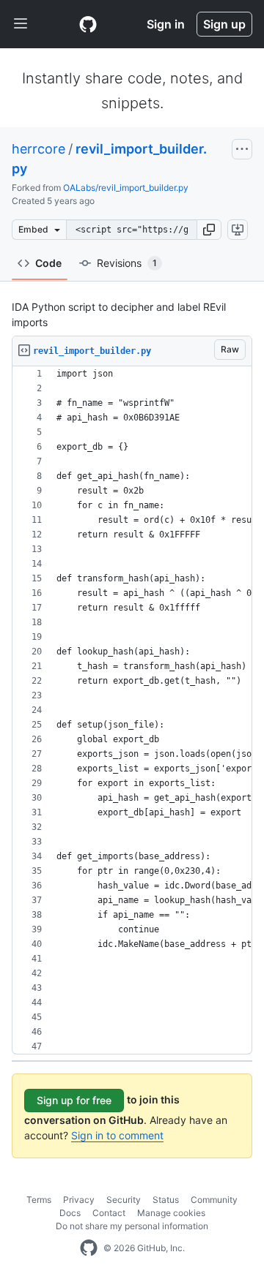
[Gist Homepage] (88, 24)
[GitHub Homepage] (89, 1248)
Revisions (127, 263)
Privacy (79, 1199)
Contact (108, 1212)
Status (166, 1199)
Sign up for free (74, 1100)
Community (214, 1199)
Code (48, 263)
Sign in (166, 24)
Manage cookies (171, 1212)
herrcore (38, 148)
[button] (209, 229)
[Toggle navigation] (20, 24)
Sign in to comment (117, 1135)
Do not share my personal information (132, 1225)
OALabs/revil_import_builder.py (125, 187)
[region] (132, 710)
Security (123, 1199)
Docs (70, 1212)
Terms (38, 1199)
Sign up (224, 24)
